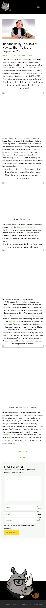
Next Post (23, 457)
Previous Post (23, 452)
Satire (20, 55)
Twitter (26, 440)
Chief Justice (13, 321)
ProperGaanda (7, 435)
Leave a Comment (9, 55)
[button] (38, 7)
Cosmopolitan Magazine (26, 227)
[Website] (19, 521)
